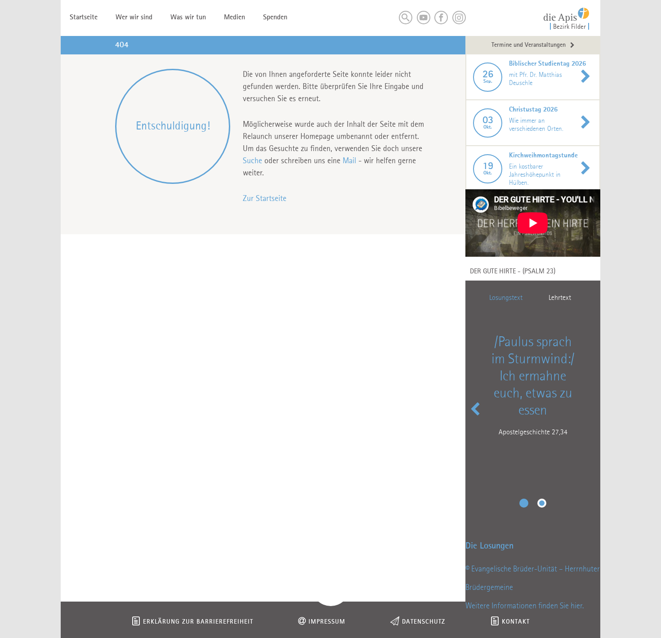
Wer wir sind (134, 17)
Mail (349, 161)
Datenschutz (423, 622)
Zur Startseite (264, 199)
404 (122, 45)
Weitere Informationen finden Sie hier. (524, 606)
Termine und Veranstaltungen (528, 45)
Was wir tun (188, 17)
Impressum (326, 622)
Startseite (84, 17)
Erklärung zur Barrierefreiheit (198, 622)
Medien (234, 17)
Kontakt (516, 622)
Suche (252, 161)
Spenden (275, 17)
